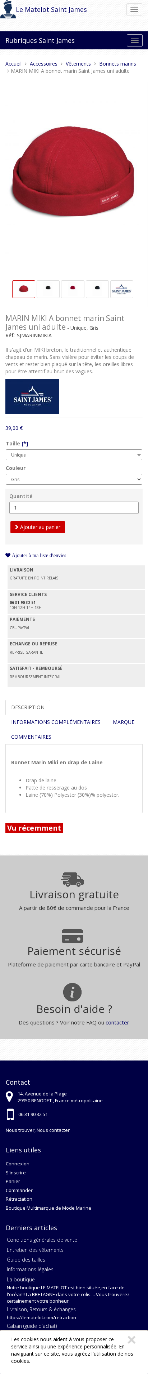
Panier (13, 1181)
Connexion (17, 1163)
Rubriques (21, 40)
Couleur (16, 467)
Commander (19, 1190)
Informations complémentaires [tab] (56, 722)
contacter (117, 1022)
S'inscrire (16, 1172)
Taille (17, 443)
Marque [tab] (123, 722)
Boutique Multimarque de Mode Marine (48, 1208)
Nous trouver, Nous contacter (38, 1130)
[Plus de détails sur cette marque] (32, 395)
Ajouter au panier (39, 527)
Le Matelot (32, 9)
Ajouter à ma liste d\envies (38, 555)
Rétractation (19, 1199)
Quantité (20, 496)
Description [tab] (28, 707)
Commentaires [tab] (31, 736)
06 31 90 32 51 (33, 1114)
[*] (25, 443)
